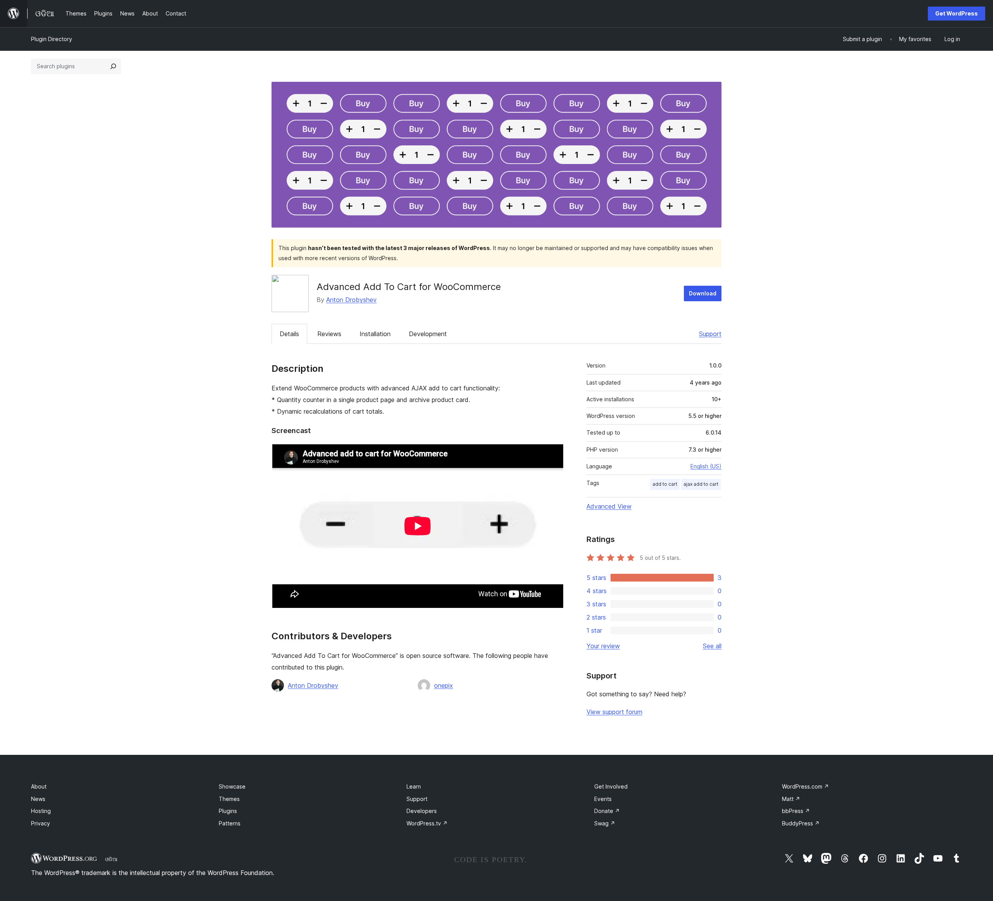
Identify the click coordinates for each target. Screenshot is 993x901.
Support (710, 334)
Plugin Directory (51, 39)
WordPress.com (805, 786)
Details (289, 334)
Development (428, 334)
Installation (375, 334)
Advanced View (608, 506)
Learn (414, 786)
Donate (607, 811)
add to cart (664, 484)
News (38, 799)
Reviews (329, 334)
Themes (229, 799)
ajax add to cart (700, 484)
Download (702, 293)
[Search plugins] (113, 66)
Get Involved (611, 786)
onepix (443, 685)
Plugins (228, 811)
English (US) (705, 466)
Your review (603, 646)
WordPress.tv (427, 823)
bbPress (796, 811)
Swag (604, 823)
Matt (791, 799)
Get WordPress (956, 13)
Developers (422, 811)
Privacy (40, 823)
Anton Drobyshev (351, 300)
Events (603, 799)
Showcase (232, 786)
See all (712, 646)
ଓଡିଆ (111, 859)
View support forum (614, 712)
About (39, 786)
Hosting (41, 811)
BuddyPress (801, 823)
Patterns (229, 823)
